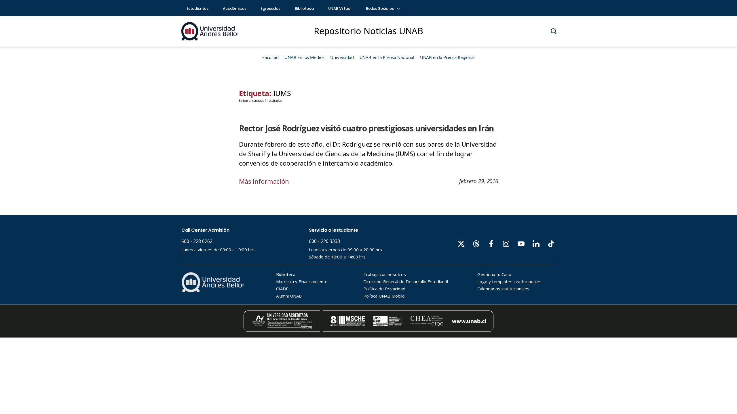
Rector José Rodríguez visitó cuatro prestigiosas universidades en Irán (366, 128)
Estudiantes (197, 8)
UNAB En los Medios (304, 57)
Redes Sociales (380, 8)
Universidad (342, 57)
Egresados (270, 8)
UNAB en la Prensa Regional (447, 57)
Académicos (234, 8)
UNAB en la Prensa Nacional (387, 57)
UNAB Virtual (340, 8)
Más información (264, 181)
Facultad (270, 57)
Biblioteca (304, 8)
